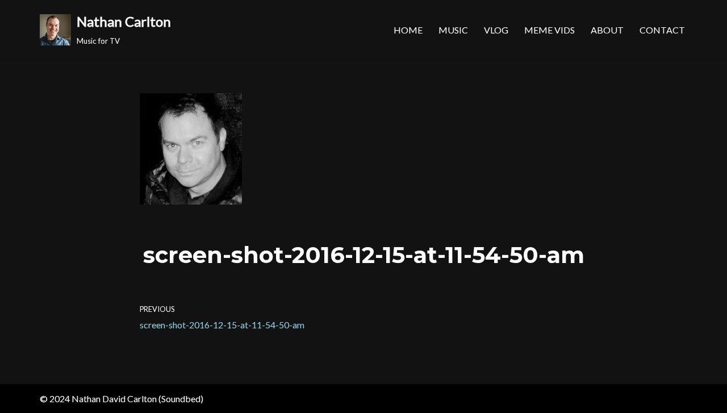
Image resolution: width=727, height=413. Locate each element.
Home (408, 29)
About (607, 29)
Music (453, 29)
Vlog (496, 29)
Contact (662, 29)
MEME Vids (549, 29)
